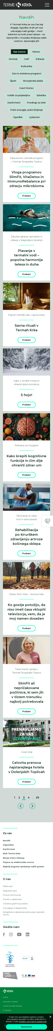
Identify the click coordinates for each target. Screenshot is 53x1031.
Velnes (36, 51)
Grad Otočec (26, 88)
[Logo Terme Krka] (17, 4)
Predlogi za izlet (36, 102)
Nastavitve (26, 1027)
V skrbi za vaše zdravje (12, 1006)
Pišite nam (8, 886)
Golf (26, 59)
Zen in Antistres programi (26, 73)
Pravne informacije (12, 895)
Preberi (26, 195)
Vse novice (19, 51)
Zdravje (40, 59)
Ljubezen (34, 117)
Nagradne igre (10, 890)
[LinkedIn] (27, 934)
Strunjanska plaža (33, 80)
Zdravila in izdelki (10, 1002)
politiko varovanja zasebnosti (33, 1021)
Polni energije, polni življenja (26, 109)
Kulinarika (26, 66)
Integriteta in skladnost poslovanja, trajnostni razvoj (23, 913)
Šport (13, 80)
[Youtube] (19, 934)
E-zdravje (7, 1010)
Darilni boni (14, 102)
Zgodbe (18, 117)
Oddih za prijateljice (18, 95)
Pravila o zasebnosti (12, 899)
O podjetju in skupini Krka (15, 908)
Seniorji (13, 59)
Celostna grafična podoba (15, 903)
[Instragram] (11, 934)
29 (37, 797)
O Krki (5, 997)
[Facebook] (4, 934)
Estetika (41, 95)
